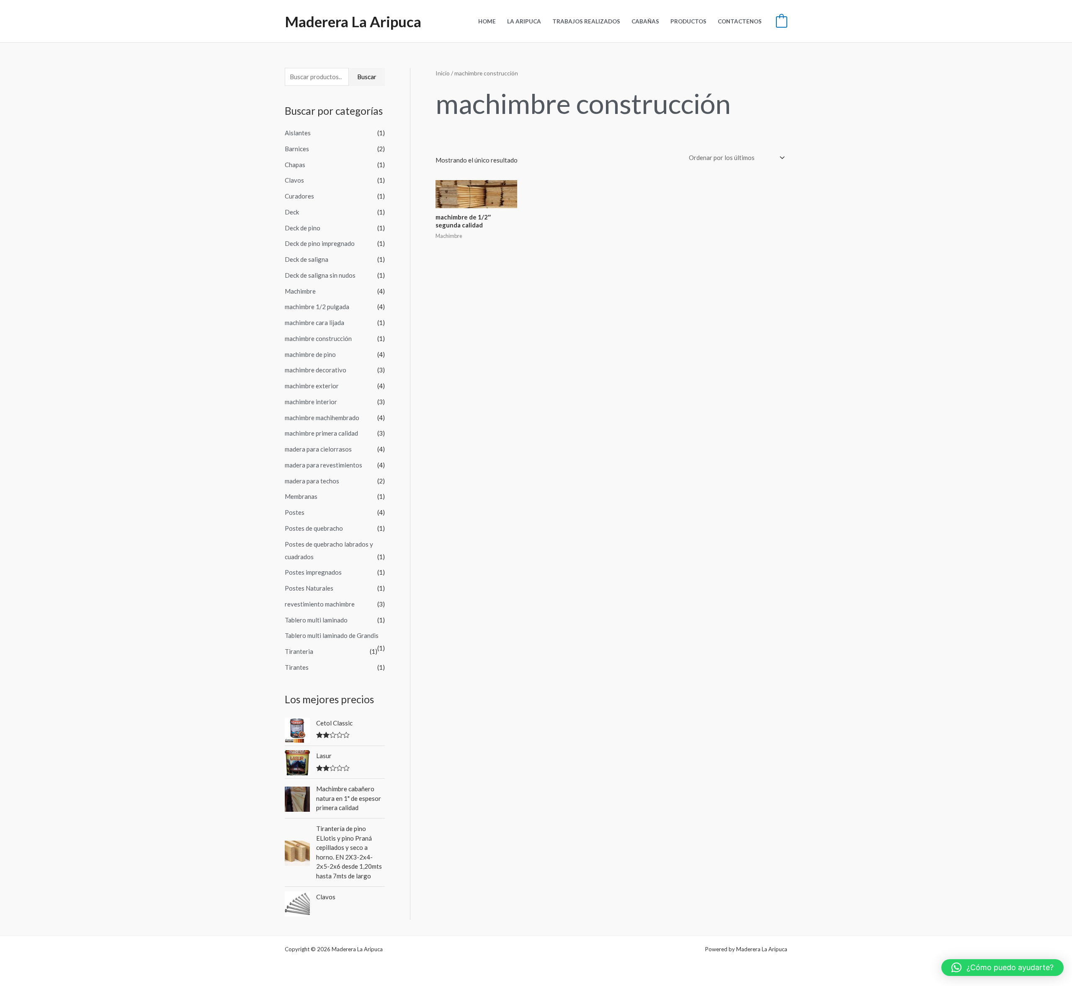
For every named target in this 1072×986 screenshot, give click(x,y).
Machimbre (300, 291)
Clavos (294, 180)
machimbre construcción (318, 338)
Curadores (299, 196)
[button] (1002, 967)
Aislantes (298, 133)
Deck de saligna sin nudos (320, 275)
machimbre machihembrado (322, 417)
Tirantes (297, 667)
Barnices (297, 148)
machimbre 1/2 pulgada (317, 306)
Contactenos (740, 21)
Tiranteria (299, 651)
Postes (294, 512)
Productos (688, 21)
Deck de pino (302, 228)
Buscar (366, 76)
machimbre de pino (310, 354)
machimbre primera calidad (321, 433)
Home (487, 21)
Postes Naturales (309, 588)
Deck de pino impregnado (320, 243)
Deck (292, 212)
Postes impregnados (313, 572)
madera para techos (312, 481)
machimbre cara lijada (314, 322)
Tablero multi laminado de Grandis (332, 635)
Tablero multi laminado (316, 620)
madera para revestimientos (323, 465)
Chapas (295, 164)
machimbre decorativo (315, 370)
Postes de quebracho (314, 528)
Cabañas (645, 21)
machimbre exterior (312, 386)
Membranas (301, 496)
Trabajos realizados (586, 21)
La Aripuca (524, 21)
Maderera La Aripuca (353, 21)
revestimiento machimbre (320, 604)
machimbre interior (311, 401)
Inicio (443, 73)
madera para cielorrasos (318, 449)
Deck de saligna (306, 259)
